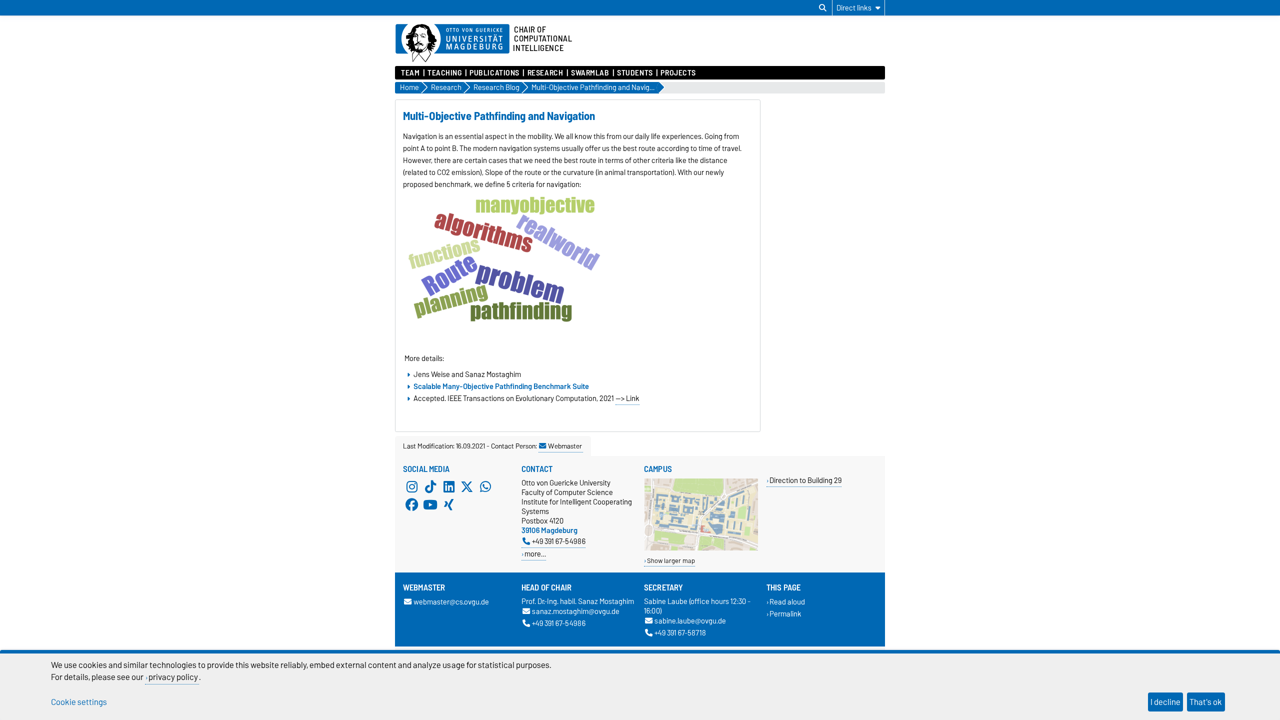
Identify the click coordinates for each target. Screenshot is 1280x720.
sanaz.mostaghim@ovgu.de (576, 612)
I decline (1165, 702)
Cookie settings (79, 702)
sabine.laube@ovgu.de (690, 621)
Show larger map (671, 561)
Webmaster (565, 446)
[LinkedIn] (449, 487)
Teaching (445, 73)
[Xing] (449, 505)
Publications (495, 73)
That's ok (1206, 702)
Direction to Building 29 (806, 480)
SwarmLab (590, 73)
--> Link (628, 398)
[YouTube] (431, 505)
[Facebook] (412, 505)
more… (535, 554)
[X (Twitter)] (467, 487)
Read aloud (787, 602)
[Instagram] (412, 487)
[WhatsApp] (485, 487)
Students (634, 73)
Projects (678, 73)
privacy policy (173, 677)
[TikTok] (431, 487)
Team (410, 73)
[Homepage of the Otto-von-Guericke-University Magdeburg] (452, 44)
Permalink (786, 614)
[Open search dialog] (822, 8)
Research (545, 73)
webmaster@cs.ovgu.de (451, 602)
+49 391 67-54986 (559, 541)
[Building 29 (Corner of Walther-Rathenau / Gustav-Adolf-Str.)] (701, 548)
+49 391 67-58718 (680, 632)
